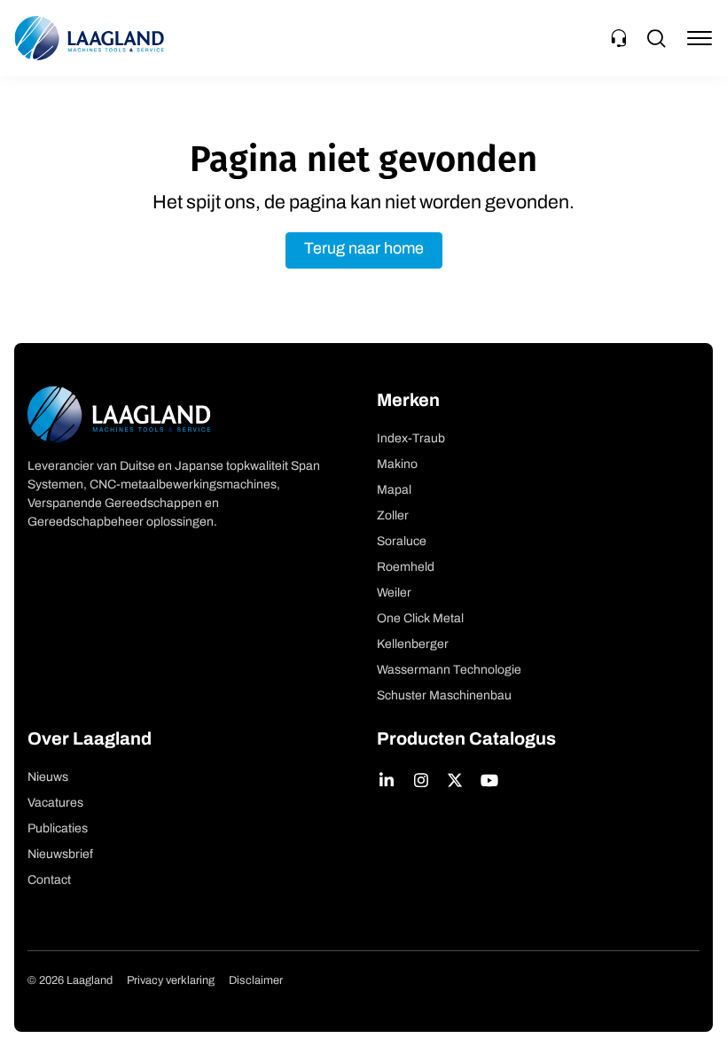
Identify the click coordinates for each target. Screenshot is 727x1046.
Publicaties (57, 829)
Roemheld (405, 567)
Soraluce (401, 542)
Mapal (394, 490)
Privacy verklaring (171, 981)
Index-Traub (411, 439)
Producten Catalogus (466, 740)
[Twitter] (455, 780)
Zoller (393, 516)
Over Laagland (89, 740)
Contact (49, 880)
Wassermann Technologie (449, 670)
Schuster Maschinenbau (444, 696)
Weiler (394, 593)
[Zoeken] (656, 38)
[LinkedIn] (387, 780)
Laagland (89, 38)
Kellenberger (413, 645)
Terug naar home (364, 250)
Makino (397, 465)
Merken (408, 401)
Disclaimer (256, 981)
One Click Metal (420, 619)
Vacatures (55, 803)
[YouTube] (490, 780)
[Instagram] (421, 780)
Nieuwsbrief (60, 855)
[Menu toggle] (699, 38)
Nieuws (47, 777)
